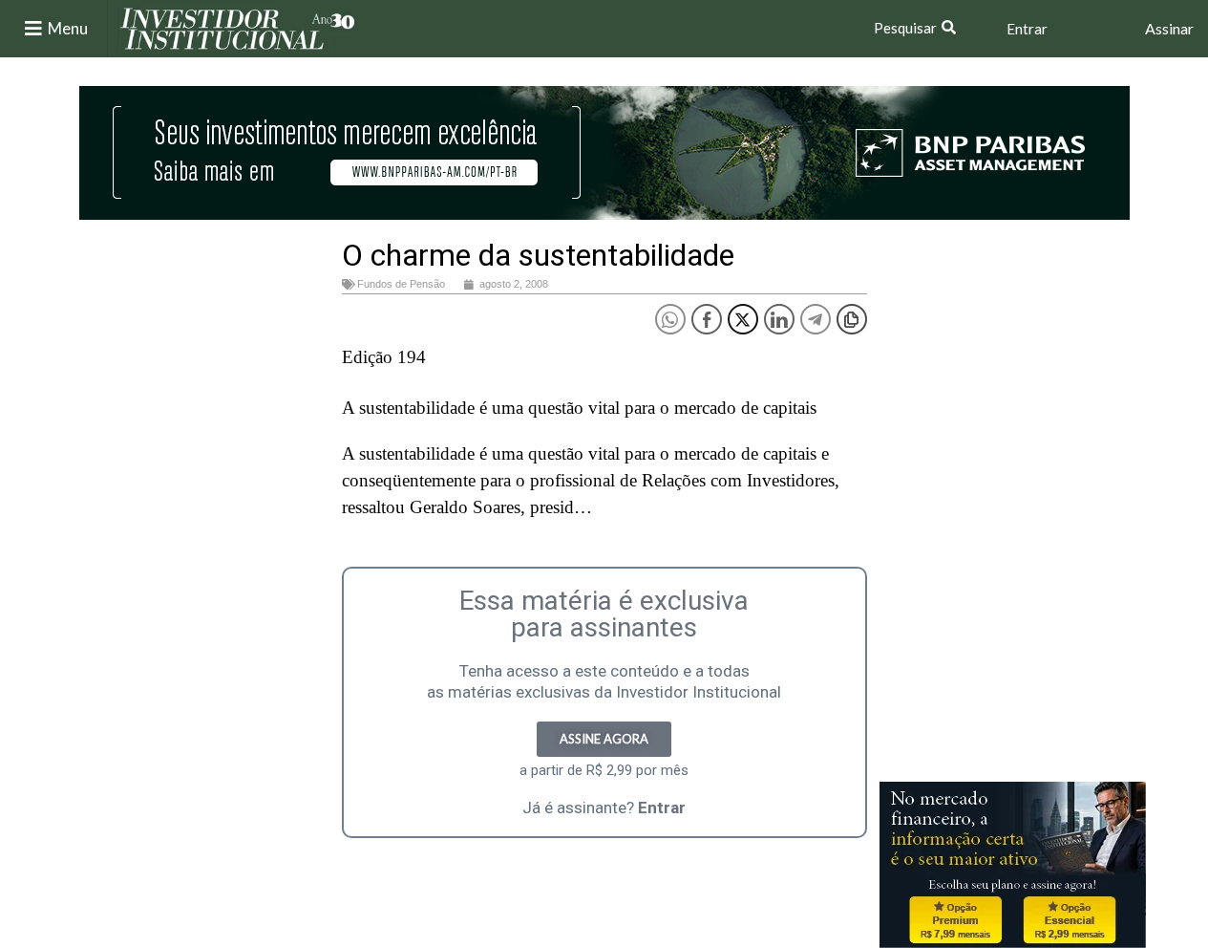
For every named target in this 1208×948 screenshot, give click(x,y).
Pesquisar (905, 27)
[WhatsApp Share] (670, 319)
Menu (68, 28)
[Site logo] (237, 27)
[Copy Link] (852, 319)
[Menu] (33, 28)
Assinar (1169, 28)
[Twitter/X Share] (743, 319)
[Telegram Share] (815, 319)
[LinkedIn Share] (779, 319)
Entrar (1027, 28)
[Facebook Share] (706, 319)
